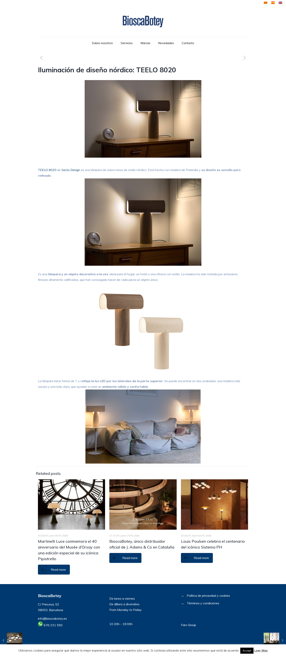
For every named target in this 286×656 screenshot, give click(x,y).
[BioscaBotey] (143, 21)
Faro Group (188, 625)
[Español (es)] (273, 3)
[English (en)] (280, 3)
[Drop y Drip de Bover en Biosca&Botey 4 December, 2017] (275, 640)
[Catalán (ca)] (265, 3)
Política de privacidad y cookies (208, 595)
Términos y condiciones (203, 603)
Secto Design (70, 170)
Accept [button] (247, 650)
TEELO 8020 (47, 170)
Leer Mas (261, 650)
